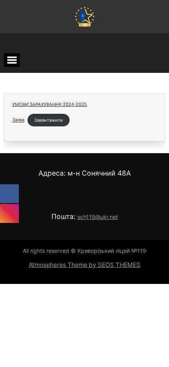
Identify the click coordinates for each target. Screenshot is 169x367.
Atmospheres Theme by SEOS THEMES (84, 265)
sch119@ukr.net (97, 216)
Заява (18, 120)
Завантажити (48, 120)
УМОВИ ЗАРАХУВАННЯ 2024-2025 (49, 104)
